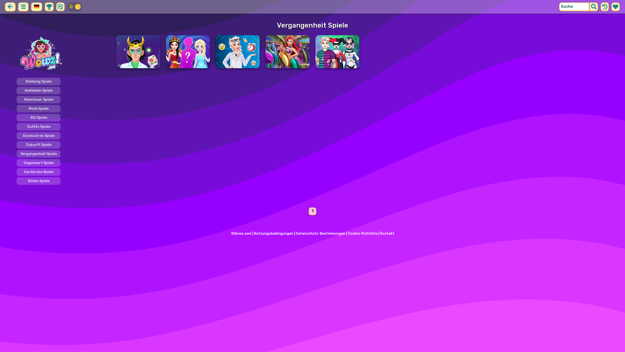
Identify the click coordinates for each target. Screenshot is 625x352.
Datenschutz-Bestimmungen (320, 233)
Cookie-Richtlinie (363, 233)
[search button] (593, 6)
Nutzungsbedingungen (273, 233)
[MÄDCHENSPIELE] (63, 54)
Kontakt (387, 233)
